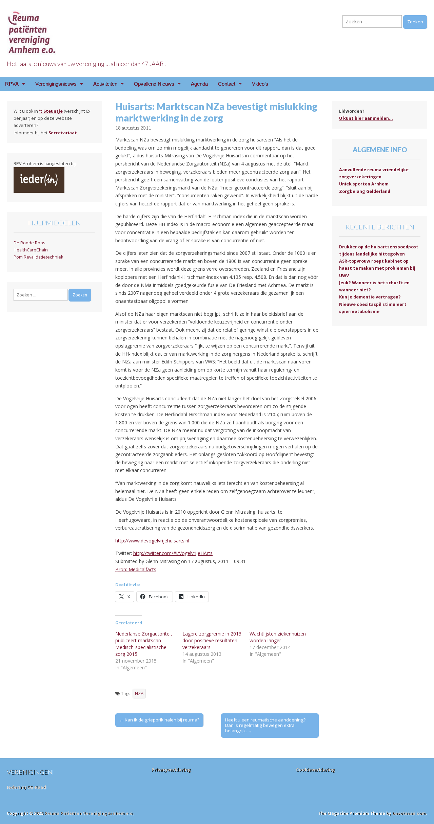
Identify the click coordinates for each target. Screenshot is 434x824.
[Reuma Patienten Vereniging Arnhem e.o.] (32, 28)
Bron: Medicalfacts (135, 569)
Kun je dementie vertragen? (370, 297)
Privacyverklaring (171, 769)
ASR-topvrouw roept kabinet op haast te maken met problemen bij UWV (377, 268)
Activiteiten (105, 84)
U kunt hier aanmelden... (366, 118)
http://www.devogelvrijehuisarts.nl (152, 540)
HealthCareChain (31, 250)
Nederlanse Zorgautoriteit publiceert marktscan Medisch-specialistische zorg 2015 (143, 643)
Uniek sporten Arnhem (364, 184)
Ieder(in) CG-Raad (26, 787)
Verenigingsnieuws (56, 84)
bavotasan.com (409, 813)
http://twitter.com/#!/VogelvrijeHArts (173, 553)
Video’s (260, 84)
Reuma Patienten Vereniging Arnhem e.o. (89, 813)
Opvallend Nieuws (154, 84)
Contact (226, 84)
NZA (139, 693)
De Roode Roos (29, 243)
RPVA (12, 84)
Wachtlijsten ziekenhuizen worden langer (278, 637)
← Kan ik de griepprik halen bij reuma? (159, 720)
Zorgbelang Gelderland (364, 191)
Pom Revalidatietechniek (38, 257)
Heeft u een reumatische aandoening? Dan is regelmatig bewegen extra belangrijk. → (265, 725)
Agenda (199, 84)
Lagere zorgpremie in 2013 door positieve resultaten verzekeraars (211, 640)
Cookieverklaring (315, 769)
